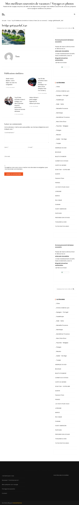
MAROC (57, 196)
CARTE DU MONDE (60, 165)
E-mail (30, 147)
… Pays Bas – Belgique (61, 126)
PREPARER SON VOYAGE (62, 217)
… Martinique (59, 113)
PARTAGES (58, 213)
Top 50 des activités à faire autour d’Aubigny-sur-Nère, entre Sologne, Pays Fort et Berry (42, 84)
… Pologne (58, 130)
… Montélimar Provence (62, 117)
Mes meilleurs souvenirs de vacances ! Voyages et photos (39, 3)
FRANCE (57, 183)
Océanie (57, 204)
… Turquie (58, 143)
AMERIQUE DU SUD (60, 148)
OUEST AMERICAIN (60, 209)
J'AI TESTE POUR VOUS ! (62, 187)
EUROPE (57, 174)
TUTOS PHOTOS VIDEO (62, 226)
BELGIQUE (58, 152)
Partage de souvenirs (8, 489)
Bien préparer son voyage (10, 484)
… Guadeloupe (59, 100)
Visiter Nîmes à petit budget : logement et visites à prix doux (34, 100)
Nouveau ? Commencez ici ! (10, 480)
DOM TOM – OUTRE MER (62, 169)
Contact (4, 493)
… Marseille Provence (61, 108)
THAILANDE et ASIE (61, 222)
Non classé (58, 200)
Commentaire (9, 132)
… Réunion (58, 135)
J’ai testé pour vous (8, 476)
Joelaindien (12, 87)
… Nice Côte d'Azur (60, 121)
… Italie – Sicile (59, 104)
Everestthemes (17, 503)
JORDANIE (58, 191)
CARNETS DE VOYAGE (61, 161)
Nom (6, 147)
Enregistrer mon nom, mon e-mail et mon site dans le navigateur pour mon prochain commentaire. (26, 168)
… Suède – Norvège (61, 139)
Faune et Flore (59, 178)
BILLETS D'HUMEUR (60, 156)
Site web (7, 156)
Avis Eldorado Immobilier (61, 475)
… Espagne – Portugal (61, 95)
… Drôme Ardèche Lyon (62, 91)
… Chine (57, 87)
